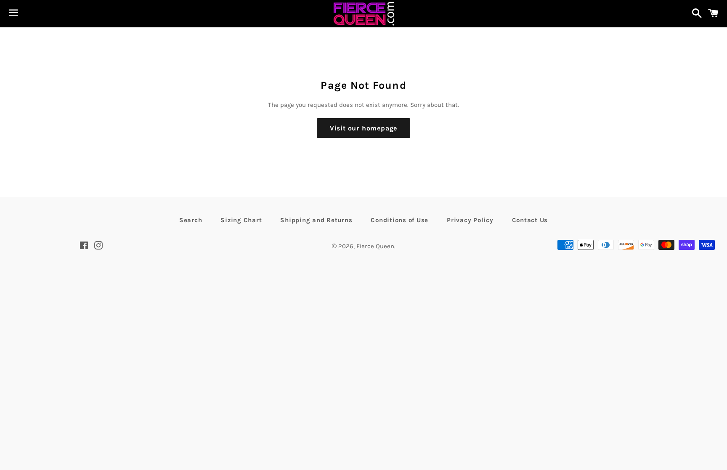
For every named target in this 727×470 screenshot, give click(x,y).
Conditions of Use (399, 220)
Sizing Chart (241, 220)
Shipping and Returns (316, 220)
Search (190, 220)
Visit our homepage (363, 128)
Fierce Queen (375, 246)
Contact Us (530, 220)
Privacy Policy (470, 220)
